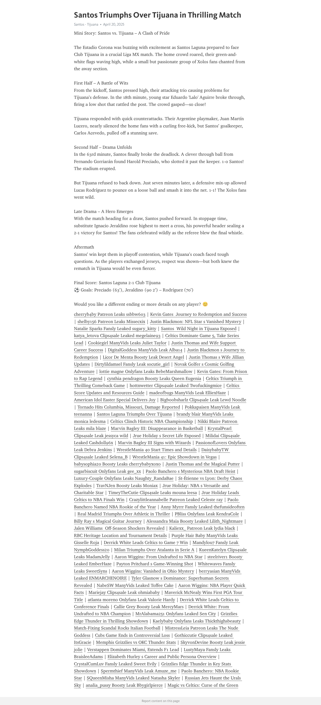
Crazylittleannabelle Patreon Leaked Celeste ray (176, 499)
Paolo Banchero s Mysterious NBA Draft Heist (190, 471)
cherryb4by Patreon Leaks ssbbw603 (109, 314)
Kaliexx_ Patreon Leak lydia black (202, 528)
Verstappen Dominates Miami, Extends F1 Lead (133, 649)
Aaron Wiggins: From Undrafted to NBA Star (159, 557)
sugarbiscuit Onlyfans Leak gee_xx (107, 471)
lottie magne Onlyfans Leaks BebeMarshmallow (145, 371)
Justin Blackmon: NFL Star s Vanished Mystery (195, 321)
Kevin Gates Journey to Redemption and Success (198, 314)
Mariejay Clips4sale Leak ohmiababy (124, 592)
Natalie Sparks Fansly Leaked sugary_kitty (115, 328)
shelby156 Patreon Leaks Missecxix (111, 321)
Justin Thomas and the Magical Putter (203, 464)
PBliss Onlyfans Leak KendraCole (207, 514)
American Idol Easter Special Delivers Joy (114, 400)
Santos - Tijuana (86, 24)
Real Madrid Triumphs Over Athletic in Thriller (123, 514)
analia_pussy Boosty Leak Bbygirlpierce (124, 685)
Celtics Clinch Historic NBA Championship (151, 421)
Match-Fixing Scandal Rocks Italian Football (117, 628)
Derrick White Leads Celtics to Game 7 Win (146, 542)
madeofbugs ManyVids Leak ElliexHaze (187, 393)
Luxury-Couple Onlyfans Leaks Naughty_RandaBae (124, 478)
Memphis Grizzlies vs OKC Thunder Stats (136, 642)
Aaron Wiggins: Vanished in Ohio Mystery (153, 571)
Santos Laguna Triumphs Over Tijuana (134, 414)
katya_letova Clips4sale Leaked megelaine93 (117, 335)
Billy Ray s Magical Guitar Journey (108, 521)
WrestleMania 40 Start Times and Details (157, 449)
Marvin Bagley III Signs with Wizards (154, 442)
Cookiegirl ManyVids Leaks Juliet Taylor (127, 343)
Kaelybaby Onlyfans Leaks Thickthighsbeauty (197, 621)
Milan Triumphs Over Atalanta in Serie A (154, 550)
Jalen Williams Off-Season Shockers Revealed (119, 528)
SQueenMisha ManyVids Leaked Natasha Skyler (133, 678)
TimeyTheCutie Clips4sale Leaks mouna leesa (152, 492)
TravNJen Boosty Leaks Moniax (127, 485)
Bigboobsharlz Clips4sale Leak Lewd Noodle (203, 400)
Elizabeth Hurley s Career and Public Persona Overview (162, 656)
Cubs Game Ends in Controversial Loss (132, 635)
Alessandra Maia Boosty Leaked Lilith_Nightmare (194, 521)
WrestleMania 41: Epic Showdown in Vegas (174, 457)
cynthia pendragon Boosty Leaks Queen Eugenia (154, 378)
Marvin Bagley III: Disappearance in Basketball (157, 428)
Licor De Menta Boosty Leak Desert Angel (143, 357)
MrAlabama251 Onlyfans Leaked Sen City (175, 613)
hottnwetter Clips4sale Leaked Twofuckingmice (176, 385)
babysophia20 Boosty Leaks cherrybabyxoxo (117, 464)
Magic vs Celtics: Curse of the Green (203, 685)
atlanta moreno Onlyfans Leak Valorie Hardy (131, 599)
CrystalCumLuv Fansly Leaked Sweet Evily (115, 664)
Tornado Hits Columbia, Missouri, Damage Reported (128, 407)
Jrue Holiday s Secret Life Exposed (167, 435)
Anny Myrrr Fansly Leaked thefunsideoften (203, 507)
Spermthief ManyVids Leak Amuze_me (139, 671)
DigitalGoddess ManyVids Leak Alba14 (145, 350)
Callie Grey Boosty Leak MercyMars (149, 606)
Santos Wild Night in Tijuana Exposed (198, 328)
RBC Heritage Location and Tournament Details (120, 535)
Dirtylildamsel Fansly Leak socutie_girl (132, 364)
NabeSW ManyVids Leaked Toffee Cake (135, 585)
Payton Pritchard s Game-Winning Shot (154, 564)
